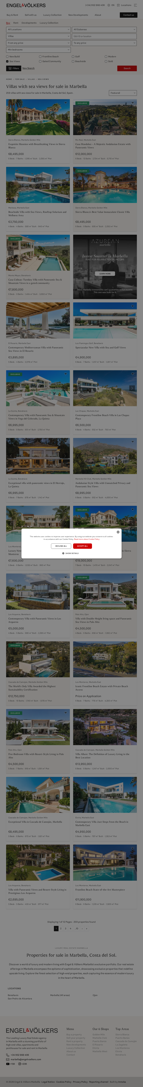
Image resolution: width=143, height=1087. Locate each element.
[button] (71, 553)
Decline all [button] (61, 546)
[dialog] (72, 544)
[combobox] (118, 532)
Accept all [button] (82, 546)
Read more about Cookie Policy (86, 539)
